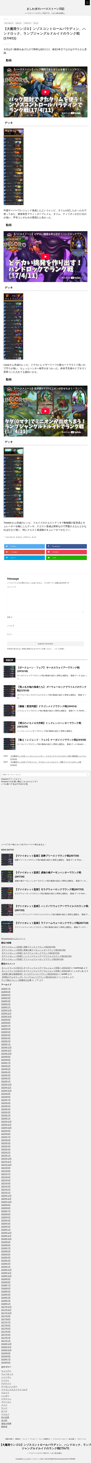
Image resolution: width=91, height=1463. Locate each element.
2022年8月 (6, 1134)
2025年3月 (6, 1038)
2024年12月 (6, 1047)
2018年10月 (6, 1276)
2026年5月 (6, 995)
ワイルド (5, 1414)
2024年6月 (6, 1066)
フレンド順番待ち (44, 1439)
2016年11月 (6, 1347)
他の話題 (5, 1417)
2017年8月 (6, 1319)
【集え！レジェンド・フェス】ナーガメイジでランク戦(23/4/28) (51, 739)
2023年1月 (6, 1118)
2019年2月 (6, 1264)
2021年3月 (6, 1186)
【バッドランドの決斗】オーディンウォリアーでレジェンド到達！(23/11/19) (35, 968)
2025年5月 (6, 1032)
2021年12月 (6, 1159)
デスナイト (6, 1383)
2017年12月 (6, 1307)
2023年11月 (6, 1088)
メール (10, 626)
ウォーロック (10, 537)
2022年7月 (6, 1137)
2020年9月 (6, 1205)
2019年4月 (6, 1257)
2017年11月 (6, 1310)
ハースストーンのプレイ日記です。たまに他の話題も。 (45, 1453)
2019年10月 (6, 1239)
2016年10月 (6, 1350)
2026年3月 (6, 1001)
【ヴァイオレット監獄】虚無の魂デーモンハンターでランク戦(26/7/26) (33, 950)
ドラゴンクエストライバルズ (14, 1390)
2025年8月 (6, 1023)
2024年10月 (6, 1054)
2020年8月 (6, 1208)
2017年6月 (6, 1325)
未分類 (4, 1420)
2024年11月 (6, 1050)
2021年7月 (6, 1174)
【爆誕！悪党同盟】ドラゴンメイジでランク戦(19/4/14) (47, 706)
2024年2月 (6, 1078)
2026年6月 (6, 992)
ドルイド (19, 537)
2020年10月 (6, 1202)
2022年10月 (6, 1128)
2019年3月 (6, 1260)
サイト (9, 634)
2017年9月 (6, 1316)
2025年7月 (6, 1026)
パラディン (27, 537)
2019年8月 (6, 1245)
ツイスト (5, 1380)
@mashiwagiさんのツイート (13, 939)
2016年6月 (6, 1362)
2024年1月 (6, 1081)
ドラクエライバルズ (59, 1439)
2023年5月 (6, 1106)
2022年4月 (6, 1146)
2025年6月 (6, 1029)
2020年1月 (6, 1230)
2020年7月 (6, 1211)
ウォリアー (6, 1371)
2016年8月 (6, 1356)
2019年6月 (6, 1251)
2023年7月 (6, 1100)
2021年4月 (6, 1183)
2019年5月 (6, 1254)
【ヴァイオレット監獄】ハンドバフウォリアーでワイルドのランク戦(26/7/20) (36, 956)
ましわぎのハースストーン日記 (45, 8)
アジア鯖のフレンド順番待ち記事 (16, 980)
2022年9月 (6, 1131)
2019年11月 (6, 1236)
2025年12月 (6, 1010)
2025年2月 (6, 1041)
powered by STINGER (68, 1459)
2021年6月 (6, 1177)
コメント (11, 587)
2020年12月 (6, 1196)
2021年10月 (6, 1165)
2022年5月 (6, 1143)
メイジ (4, 1405)
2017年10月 (6, 1313)
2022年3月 (6, 1149)
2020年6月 (6, 1214)
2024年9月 (6, 1057)
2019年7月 (6, 1248)
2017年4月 (6, 1332)
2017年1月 (6, 1341)
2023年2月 (6, 1115)
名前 (10, 617)
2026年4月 (6, 998)
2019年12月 (6, 1233)
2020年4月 (6, 1220)
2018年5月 (6, 1291)
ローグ (4, 1411)
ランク (34, 537)
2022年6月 (6, 1140)
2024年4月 (6, 1072)
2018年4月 (6, 1294)
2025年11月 (6, 1013)
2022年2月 (6, 1152)
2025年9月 (6, 1020)
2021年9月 (6, 1168)
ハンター (5, 1396)
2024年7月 (6, 1063)
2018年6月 (6, 1288)
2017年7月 (6, 1322)
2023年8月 (6, 1097)
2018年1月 (6, 1304)
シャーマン (6, 1377)
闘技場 (4, 1427)
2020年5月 (6, 1217)
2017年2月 (6, 1338)
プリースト (6, 1402)
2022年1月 (6, 1155)
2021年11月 (6, 1162)
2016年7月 (6, 1359)
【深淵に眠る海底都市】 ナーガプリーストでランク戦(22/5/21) (29, 974)
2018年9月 (6, 1279)
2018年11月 (6, 1273)
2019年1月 (6, 1267)
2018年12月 (6, 1270)
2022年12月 (6, 1122)
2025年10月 (6, 1016)
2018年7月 (6, 1285)
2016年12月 (6, 1344)
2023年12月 (6, 1084)
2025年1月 (6, 1044)
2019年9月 (6, 1242)
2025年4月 (6, 1035)
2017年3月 (6, 1335)
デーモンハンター (9, 1386)
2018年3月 (6, 1298)
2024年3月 (6, 1075)
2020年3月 (6, 1223)
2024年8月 (6, 1060)
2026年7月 (6, 989)
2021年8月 (6, 1171)
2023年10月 (6, 1091)
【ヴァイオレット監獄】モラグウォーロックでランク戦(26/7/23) (49, 889)
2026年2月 (6, 1004)
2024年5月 (6, 1069)
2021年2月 (6, 1189)
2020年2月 (6, 1227)
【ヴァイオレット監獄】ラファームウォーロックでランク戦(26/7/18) (51, 923)
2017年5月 (6, 1328)
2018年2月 (6, 1301)
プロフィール (81, 1439)
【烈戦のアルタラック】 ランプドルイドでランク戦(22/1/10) (28, 977)
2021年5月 (6, 1180)
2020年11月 (6, 1199)
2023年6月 (6, 1103)
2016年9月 (6, 1353)
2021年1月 (6, 1193)
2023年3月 (6, 1112)
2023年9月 (6, 1094)
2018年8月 (6, 1282)
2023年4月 (6, 1109)
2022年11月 (6, 1125)
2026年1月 (6, 1007)
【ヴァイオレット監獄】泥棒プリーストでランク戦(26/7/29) (47, 855)
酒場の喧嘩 (6, 1423)
